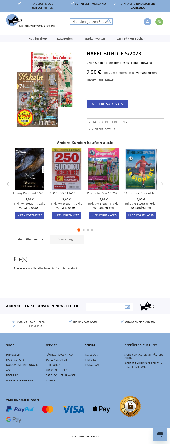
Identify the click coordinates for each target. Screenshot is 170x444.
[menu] (85, 38)
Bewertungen (67, 239)
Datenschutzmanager (61, 375)
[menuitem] (37, 38)
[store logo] (30, 20)
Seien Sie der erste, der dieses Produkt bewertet (120, 63)
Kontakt (51, 380)
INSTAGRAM (92, 364)
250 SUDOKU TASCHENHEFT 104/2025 (66, 193)
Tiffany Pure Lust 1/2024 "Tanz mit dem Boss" (29, 193)
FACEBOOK (91, 354)
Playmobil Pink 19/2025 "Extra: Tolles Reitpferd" (103, 193)
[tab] (28, 239)
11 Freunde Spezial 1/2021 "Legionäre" (140, 193)
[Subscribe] (127, 307)
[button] (148, 22)
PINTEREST (91, 359)
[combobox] (91, 21)
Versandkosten (146, 73)
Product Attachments (28, 239)
